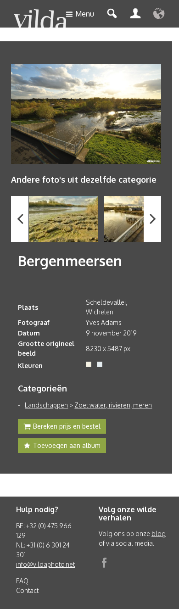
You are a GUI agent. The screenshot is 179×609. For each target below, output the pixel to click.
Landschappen (46, 405)
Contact (27, 590)
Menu (84, 13)
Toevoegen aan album (67, 445)
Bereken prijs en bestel (67, 426)
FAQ (22, 581)
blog (158, 533)
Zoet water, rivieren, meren (113, 405)
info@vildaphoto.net (45, 564)
